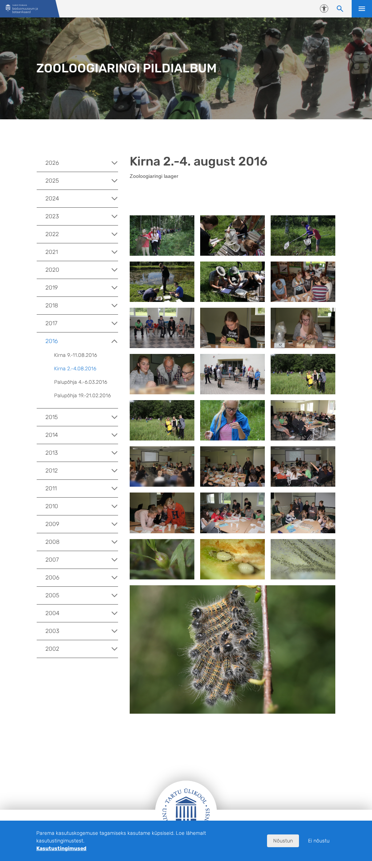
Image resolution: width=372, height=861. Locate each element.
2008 (52, 541)
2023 (52, 216)
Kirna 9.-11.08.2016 (75, 355)
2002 (52, 648)
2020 (52, 269)
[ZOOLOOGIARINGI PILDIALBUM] (22, 8)
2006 (52, 577)
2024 (52, 198)
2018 (51, 305)
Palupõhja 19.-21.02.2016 (82, 395)
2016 (51, 341)
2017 (51, 323)
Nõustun (283, 841)
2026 (52, 162)
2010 (51, 506)
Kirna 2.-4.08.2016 (75, 369)
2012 (51, 470)
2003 (52, 630)
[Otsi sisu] (340, 8)
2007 (52, 559)
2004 (52, 613)
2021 (51, 251)
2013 (51, 452)
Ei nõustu (318, 841)
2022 (52, 234)
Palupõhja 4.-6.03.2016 (80, 382)
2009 (52, 524)
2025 (52, 180)
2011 (51, 488)
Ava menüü (362, 8)
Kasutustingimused (61, 848)
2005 (52, 595)
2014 (51, 434)
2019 (51, 287)
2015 (51, 417)
